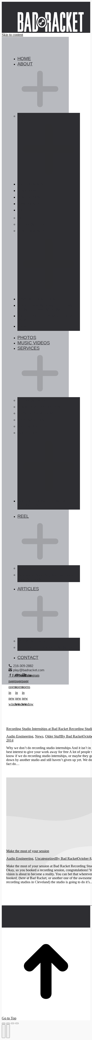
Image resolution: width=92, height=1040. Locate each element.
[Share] (8, 1023)
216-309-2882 (23, 666)
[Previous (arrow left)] (3, 1031)
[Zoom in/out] (17, 1023)
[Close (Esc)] (3, 1023)
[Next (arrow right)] (8, 1031)
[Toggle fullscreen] (12, 1023)
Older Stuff (53, 736)
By (72, 736)
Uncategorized (45, 858)
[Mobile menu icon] (9, 15)
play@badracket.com (28, 670)
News (39, 736)
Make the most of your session (27, 851)
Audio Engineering (19, 736)
